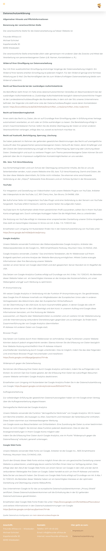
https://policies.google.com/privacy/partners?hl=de (26, 509)
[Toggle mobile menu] (4, 4)
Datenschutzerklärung (83, 536)
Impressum (77, 531)
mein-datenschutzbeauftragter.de (46, 515)
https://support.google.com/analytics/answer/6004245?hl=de (43, 386)
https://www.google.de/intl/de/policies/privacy (24, 232)
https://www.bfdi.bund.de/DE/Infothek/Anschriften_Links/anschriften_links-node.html (49, 107)
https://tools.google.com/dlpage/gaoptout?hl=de (25, 357)
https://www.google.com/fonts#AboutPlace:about (77, 502)
